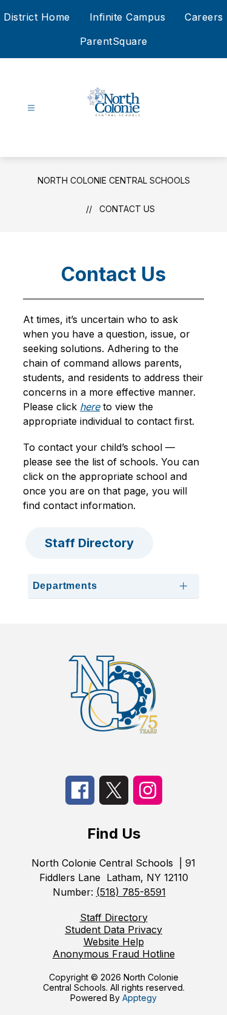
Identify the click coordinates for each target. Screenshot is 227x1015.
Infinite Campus (128, 17)
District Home (37, 17)
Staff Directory (114, 917)
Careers (204, 17)
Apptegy (139, 998)
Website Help (114, 942)
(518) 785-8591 (131, 892)
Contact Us (127, 209)
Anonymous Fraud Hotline (114, 954)
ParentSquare (114, 41)
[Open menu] (31, 108)
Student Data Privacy (113, 929)
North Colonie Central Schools (114, 180)
